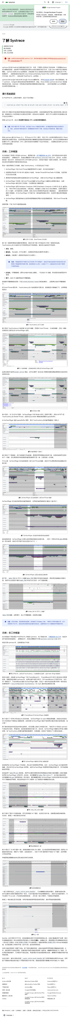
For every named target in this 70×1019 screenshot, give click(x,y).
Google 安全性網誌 (30, 990)
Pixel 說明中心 (51, 984)
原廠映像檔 (5, 993)
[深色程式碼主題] (64, 103)
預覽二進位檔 (6, 990)
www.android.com (52, 990)
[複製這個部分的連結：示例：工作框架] (19, 152)
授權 (24, 1010)
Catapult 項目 (48, 80)
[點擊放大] (35, 237)
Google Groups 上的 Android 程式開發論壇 (34, 997)
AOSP (3, 34)
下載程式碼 (5, 987)
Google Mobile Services (54, 993)
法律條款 (18, 1010)
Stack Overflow (51, 996)
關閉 (53, 21)
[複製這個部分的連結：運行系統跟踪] (17, 94)
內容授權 (24, 967)
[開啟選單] (3, 2)
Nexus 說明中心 (51, 987)
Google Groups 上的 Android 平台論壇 (34, 993)
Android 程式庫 (6, 981)
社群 (13, 1010)
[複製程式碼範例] (67, 103)
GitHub (4, 998)
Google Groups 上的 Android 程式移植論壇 (34, 1002)
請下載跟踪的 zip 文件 (44, 155)
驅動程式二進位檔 (7, 996)
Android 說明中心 (52, 981)
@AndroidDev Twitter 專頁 (32, 984)
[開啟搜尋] (45, 2)
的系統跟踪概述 (15, 61)
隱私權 (29, 1010)
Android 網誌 (28, 987)
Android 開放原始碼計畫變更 (17, 16)
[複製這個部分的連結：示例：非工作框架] (21, 633)
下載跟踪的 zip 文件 (54, 637)
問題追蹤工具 (51, 998)
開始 (62, 21)
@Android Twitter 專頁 (31, 981)
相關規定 (4, 984)
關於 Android (6, 1010)
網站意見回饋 (37, 1010)
